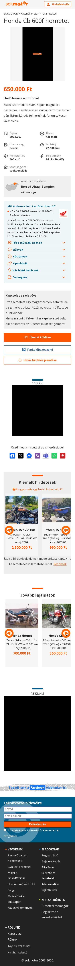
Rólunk (12, 939)
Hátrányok (19, 256)
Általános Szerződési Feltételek (49, 872)
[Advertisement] (37, 410)
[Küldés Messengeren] (29, 456)
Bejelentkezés (51, 861)
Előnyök (17, 249)
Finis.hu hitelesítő (17, 952)
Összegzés (19, 277)
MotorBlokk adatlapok (16, 899)
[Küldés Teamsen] (46, 456)
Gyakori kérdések (19, 867)
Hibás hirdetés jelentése (40, 360)
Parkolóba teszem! (40, 349)
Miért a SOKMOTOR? (16, 875)
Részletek (60, 564)
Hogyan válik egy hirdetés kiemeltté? (39, 489)
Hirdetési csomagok (55, 906)
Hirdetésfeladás (60, 4)
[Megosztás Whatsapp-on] (54, 456)
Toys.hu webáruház (19, 946)
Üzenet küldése (40, 337)
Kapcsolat (14, 933)
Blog (11, 890)
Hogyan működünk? (21, 884)
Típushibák (19, 263)
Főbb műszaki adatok (27, 242)
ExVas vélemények (20, 908)
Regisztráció (50, 855)
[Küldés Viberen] (37, 456)
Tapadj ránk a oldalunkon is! (37, 788)
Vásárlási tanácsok (25, 270)
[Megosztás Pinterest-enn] (63, 456)
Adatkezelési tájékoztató (50, 887)
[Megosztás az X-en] (21, 456)
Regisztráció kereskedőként (52, 914)
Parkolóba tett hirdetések (17, 858)
